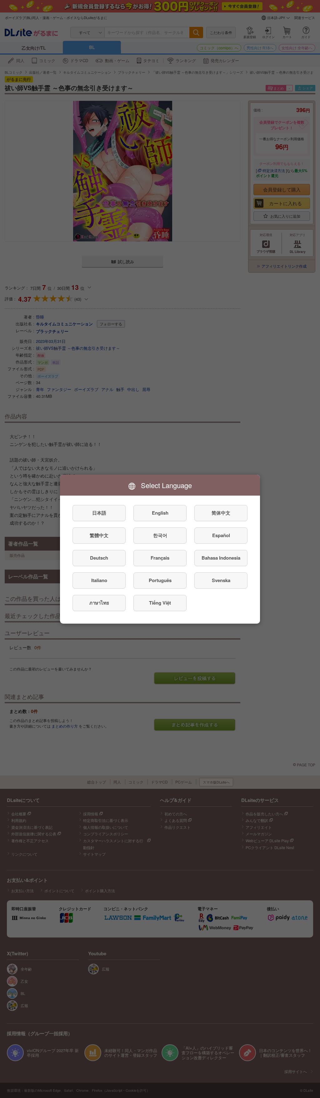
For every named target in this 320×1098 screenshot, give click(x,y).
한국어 (160, 535)
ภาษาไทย (99, 602)
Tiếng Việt (160, 602)
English (160, 512)
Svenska (221, 580)
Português (160, 580)
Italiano (99, 580)
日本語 (99, 512)
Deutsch (99, 557)
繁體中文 (99, 535)
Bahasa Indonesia (221, 557)
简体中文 (221, 512)
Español (221, 535)
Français (160, 557)
